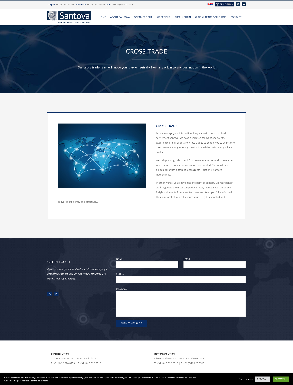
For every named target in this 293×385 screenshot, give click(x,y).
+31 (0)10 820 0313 (96, 4)
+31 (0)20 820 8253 (65, 4)
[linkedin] (56, 294)
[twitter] (49, 294)
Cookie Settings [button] (245, 379)
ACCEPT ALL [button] (281, 379)
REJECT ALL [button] (262, 379)
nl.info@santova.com (123, 4)
